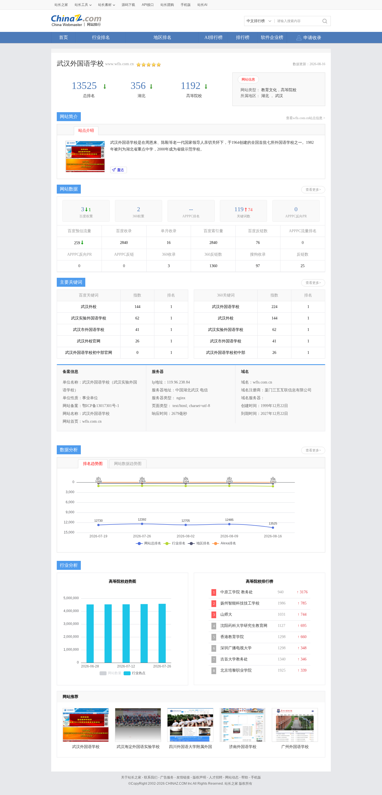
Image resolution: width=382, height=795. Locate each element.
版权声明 (199, 777)
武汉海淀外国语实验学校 (138, 747)
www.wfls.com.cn (119, 64)
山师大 (226, 614)
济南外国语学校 (242, 747)
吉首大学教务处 (234, 659)
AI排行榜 (213, 37)
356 (138, 85)
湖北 (141, 96)
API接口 (148, 5)
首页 (63, 37)
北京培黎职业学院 (236, 670)
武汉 (279, 96)
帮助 (244, 777)
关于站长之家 (131, 777)
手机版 (256, 777)
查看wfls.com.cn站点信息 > (305, 118)
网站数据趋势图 (128, 464)
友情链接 (183, 777)
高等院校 (194, 96)
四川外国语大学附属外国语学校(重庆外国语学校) (190, 748)
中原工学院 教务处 (236, 592)
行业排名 (101, 37)
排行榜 (242, 37)
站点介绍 (86, 130)
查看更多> (313, 190)
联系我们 (150, 777)
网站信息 (248, 79)
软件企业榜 (272, 37)
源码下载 (128, 5)
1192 (191, 85)
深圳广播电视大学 (236, 648)
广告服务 (167, 777)
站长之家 (61, 5)
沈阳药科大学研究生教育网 (243, 626)
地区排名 (162, 37)
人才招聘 (215, 777)
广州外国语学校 (295, 747)
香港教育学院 (232, 637)
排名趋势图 (93, 464)
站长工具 (81, 5)
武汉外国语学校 (86, 747)
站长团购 (167, 5)
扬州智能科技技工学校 (240, 603)
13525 (85, 85)
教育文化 (269, 90)
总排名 (89, 96)
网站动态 (232, 777)
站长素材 (105, 5)
